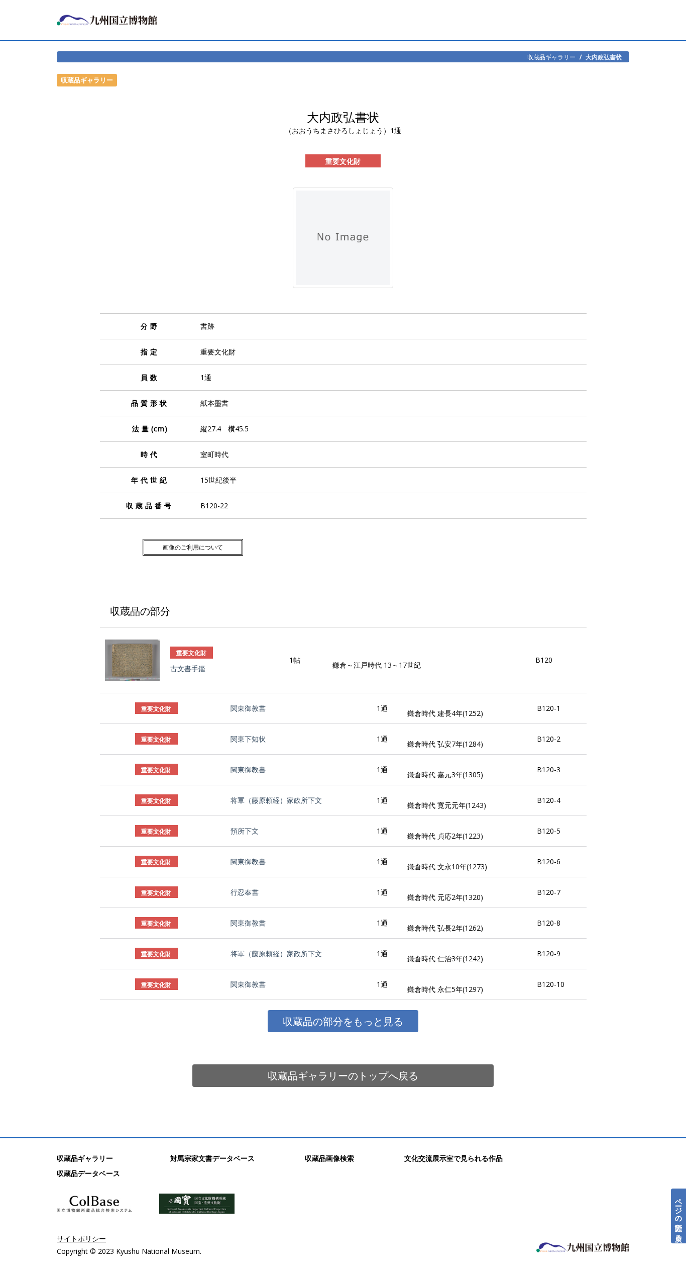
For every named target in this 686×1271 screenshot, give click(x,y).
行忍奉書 (245, 892)
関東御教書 (248, 708)
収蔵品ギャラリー (551, 57)
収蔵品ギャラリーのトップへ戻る (343, 1075)
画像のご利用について (193, 547)
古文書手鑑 (187, 668)
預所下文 (245, 831)
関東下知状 (248, 739)
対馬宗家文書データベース (212, 1158)
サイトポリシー (81, 1238)
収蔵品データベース (88, 1173)
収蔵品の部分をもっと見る (343, 1021)
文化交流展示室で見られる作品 (453, 1158)
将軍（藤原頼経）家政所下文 (276, 800)
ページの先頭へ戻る (678, 1216)
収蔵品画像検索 (329, 1158)
